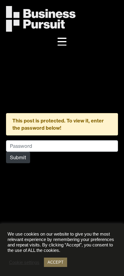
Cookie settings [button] (24, 262)
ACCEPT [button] (56, 262)
